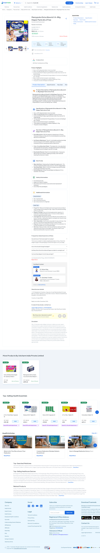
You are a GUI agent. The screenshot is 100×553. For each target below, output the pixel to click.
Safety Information (78, 21)
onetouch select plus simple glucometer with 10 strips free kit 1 (69, 478)
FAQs (74, 23)
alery (44, 467)
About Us (7, 505)
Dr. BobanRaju (44, 269)
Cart (97, 3)
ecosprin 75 (47, 465)
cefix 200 (63, 467)
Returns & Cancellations (33, 523)
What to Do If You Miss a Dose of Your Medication (14, 452)
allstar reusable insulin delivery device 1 (47, 480)
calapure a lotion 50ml (42, 492)
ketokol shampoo (77, 465)
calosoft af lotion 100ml (55, 492)
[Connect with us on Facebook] (33, 506)
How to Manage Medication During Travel (81, 451)
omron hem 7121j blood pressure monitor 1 (67, 480)
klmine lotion (28, 467)
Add (15, 421)
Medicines (7, 7)
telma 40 (15, 465)
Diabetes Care (55, 7)
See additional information (20, 548)
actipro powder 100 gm (19, 488)
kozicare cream (57, 467)
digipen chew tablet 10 (62, 493)
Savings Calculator (9, 539)
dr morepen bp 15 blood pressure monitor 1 (43, 478)
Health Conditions (28, 7)
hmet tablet (69, 465)
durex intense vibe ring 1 (40, 482)
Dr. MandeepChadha (46, 277)
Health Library (8, 514)
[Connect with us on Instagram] (29, 506)
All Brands (7, 527)
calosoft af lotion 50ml (68, 492)
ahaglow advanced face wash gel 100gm (36, 488)
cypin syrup (40, 467)
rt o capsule (62, 465)
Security (7, 536)
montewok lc (17, 467)
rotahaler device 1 (64, 473)
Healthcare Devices (66, 7)
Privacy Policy (31, 517)
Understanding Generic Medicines (13, 522)
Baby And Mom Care (25, 9)
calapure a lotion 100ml (31, 492)
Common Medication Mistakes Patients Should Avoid (48, 452)
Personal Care (16, 7)
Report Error (35, 259)
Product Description (39, 84)
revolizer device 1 (65, 477)
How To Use (82, 19)
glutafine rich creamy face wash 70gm (47, 495)
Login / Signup (88, 3)
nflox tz (23, 467)
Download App (79, 3)
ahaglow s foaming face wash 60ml (75, 488)
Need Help (7, 530)
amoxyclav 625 (55, 465)
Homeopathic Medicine (80, 7)
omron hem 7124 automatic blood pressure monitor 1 (47, 477)
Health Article (8, 508)
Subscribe (69, 512)
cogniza (26, 465)
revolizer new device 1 (61, 482)
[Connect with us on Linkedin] (41, 506)
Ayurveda (7, 519)
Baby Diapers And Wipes (37, 9)
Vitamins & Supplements (42, 7)
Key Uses (60, 84)
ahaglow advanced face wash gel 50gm (56, 488)
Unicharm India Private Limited (38, 21)
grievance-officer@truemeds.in (60, 534)
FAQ (6, 533)
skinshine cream (40, 465)
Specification (51, 84)
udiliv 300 (21, 465)
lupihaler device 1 (29, 477)
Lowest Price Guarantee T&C (35, 526)
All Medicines (8, 525)
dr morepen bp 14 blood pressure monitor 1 (49, 473)
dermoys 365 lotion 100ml (49, 493)
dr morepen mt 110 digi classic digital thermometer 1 (25, 473)
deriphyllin (69, 467)
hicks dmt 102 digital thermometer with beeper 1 (25, 480)
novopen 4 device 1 (50, 482)
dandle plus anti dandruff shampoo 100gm (32, 493)
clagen (34, 467)
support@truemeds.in (37, 307)
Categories (9, 9)
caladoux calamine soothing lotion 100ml (65, 490)
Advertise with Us (9, 541)
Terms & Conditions (32, 515)
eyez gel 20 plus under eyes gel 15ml (29, 495)
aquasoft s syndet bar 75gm (32, 490)
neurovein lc (49, 467)
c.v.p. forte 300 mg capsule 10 (47, 490)
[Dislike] (64, 316)
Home (3, 9)
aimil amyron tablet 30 (19, 490)
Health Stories (8, 511)
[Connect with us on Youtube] (37, 506)
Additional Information (90, 21)
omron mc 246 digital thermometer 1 (23, 478)
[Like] (60, 316)
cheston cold (32, 465)
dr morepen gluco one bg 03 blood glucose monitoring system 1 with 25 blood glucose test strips (55, 475)
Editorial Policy (41, 284)
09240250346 (48, 307)
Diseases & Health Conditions (12, 516)
